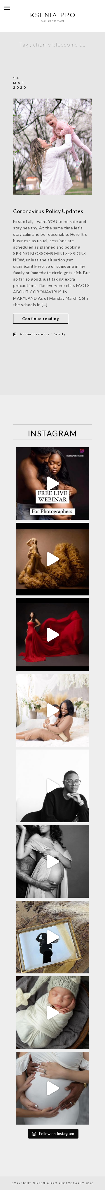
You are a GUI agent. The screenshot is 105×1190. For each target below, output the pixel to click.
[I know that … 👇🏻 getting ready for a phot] (52, 861)
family (60, 334)
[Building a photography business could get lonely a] (52, 483)
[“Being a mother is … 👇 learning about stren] (52, 710)
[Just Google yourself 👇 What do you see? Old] (52, 786)
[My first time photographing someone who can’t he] (52, 634)
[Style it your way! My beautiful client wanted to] (52, 559)
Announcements (35, 334)
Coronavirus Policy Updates (48, 211)
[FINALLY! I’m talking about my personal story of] (52, 1088)
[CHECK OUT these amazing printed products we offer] (52, 937)
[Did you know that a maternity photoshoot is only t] (52, 1012)
